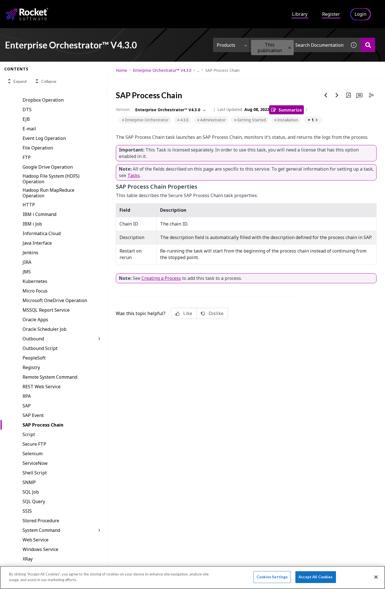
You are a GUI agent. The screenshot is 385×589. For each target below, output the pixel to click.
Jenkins (30, 252)
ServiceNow (35, 463)
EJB (26, 119)
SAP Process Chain (43, 425)
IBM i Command (39, 214)
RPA (27, 396)
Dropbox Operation (43, 100)
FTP (27, 157)
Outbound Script (40, 348)
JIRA (27, 262)
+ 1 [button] (311, 119)
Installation (287, 119)
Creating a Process (161, 278)
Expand (20, 81)
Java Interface (37, 243)
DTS (27, 109)
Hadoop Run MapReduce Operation (48, 192)
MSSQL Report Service (46, 310)
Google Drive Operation (48, 167)
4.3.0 (184, 119)
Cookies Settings (272, 577)
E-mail (29, 129)
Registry (31, 367)
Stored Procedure (41, 520)
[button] (289, 48)
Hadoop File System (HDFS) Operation (51, 178)
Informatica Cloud (42, 233)
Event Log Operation (44, 138)
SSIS (27, 511)
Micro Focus (35, 291)
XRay (28, 559)
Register (331, 14)
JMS (27, 272)
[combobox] (298, 45)
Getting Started (251, 119)
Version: (123, 109)
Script (29, 434)
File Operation (38, 148)
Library (299, 14)
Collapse (48, 81)
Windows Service (40, 549)
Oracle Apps (35, 319)
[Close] (376, 577)
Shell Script (35, 473)
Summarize (290, 109)
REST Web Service (42, 386)
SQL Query (34, 501)
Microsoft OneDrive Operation (55, 300)
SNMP (29, 482)
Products (226, 45)
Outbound (33, 339)
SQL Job (31, 492)
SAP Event (33, 415)
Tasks (133, 175)
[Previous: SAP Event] (325, 95)
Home (121, 70)
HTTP (29, 205)
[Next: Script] (337, 95)
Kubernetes (35, 281)
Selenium (33, 453)
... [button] (198, 70)
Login (360, 14)
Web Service (35, 540)
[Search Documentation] (368, 45)
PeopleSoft (34, 358)
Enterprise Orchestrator (147, 119)
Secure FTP (34, 444)
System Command (41, 530)
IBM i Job (32, 224)
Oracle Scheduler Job (45, 329)
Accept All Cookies (315, 577)
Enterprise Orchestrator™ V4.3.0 (162, 70)
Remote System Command (50, 377)
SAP (27, 406)
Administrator (212, 119)
